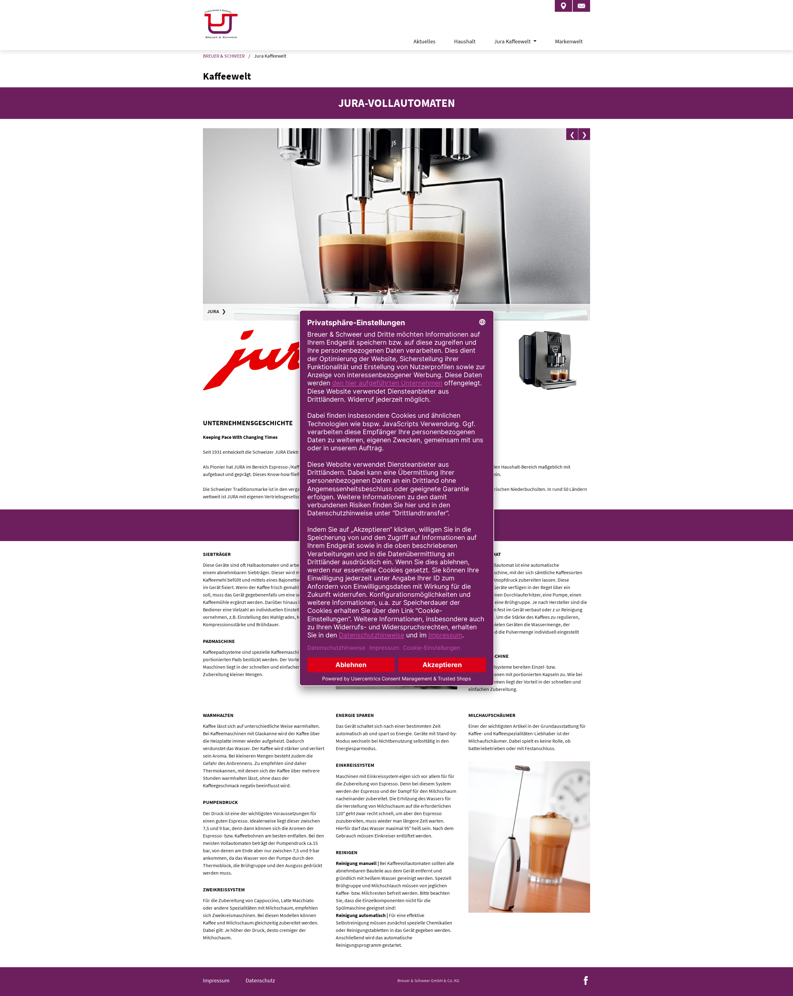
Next (584, 134)
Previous (572, 134)
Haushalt (464, 41)
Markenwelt (569, 41)
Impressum (216, 980)
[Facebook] (585, 979)
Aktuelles (425, 41)
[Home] (220, 30)
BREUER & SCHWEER (224, 56)
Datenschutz (260, 980)
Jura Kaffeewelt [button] (513, 41)
